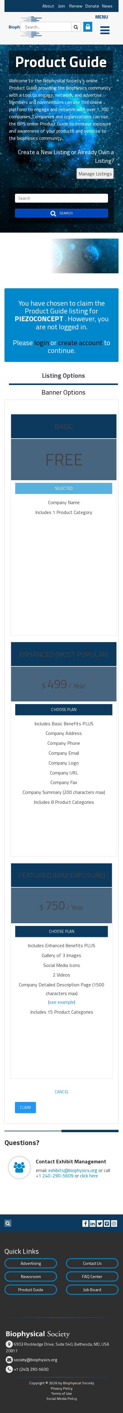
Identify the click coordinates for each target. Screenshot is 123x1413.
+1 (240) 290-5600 (31, 1369)
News (107, 6)
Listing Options (63, 375)
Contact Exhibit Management (71, 1161)
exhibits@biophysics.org (72, 1170)
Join (61, 6)
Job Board (92, 1289)
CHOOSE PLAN (63, 709)
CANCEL (62, 1092)
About (48, 6)
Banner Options (63, 392)
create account (80, 342)
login (41, 342)
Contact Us (92, 1263)
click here (89, 1175)
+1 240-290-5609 (54, 1175)
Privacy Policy (62, 1388)
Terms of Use (61, 1393)
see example (61, 1002)
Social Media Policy (61, 1398)
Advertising (31, 1263)
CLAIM (25, 1107)
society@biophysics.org (35, 1359)
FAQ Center (92, 1276)
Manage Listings (95, 173)
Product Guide (30, 1289)
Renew (75, 6)
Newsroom (31, 1276)
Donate (92, 6)
